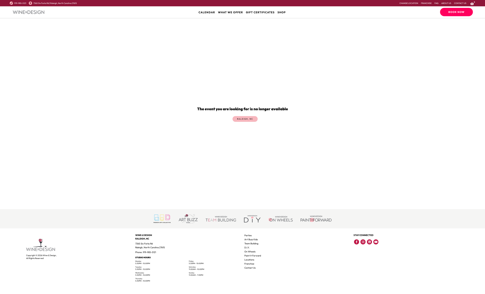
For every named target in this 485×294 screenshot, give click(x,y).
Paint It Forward (252, 255)
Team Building (251, 243)
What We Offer (230, 12)
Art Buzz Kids (251, 239)
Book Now (456, 12)
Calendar (207, 12)
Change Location (408, 3)
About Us (446, 3)
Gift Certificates (260, 12)
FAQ (436, 3)
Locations (249, 259)
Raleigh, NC (245, 119)
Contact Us (460, 3)
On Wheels (250, 251)
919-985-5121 (20, 3)
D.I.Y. (247, 247)
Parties (248, 235)
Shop (281, 12)
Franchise (426, 3)
